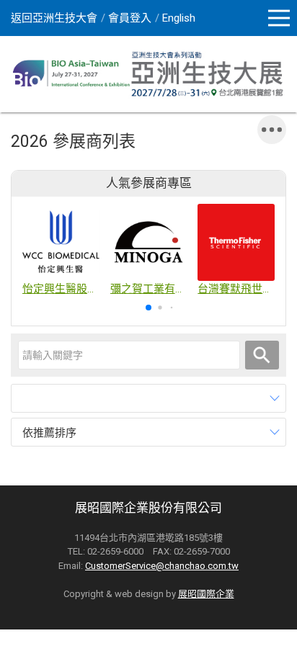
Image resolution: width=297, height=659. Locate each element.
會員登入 (129, 18)
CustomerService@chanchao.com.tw (162, 565)
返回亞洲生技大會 (54, 18)
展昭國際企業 (206, 593)
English (178, 18)
